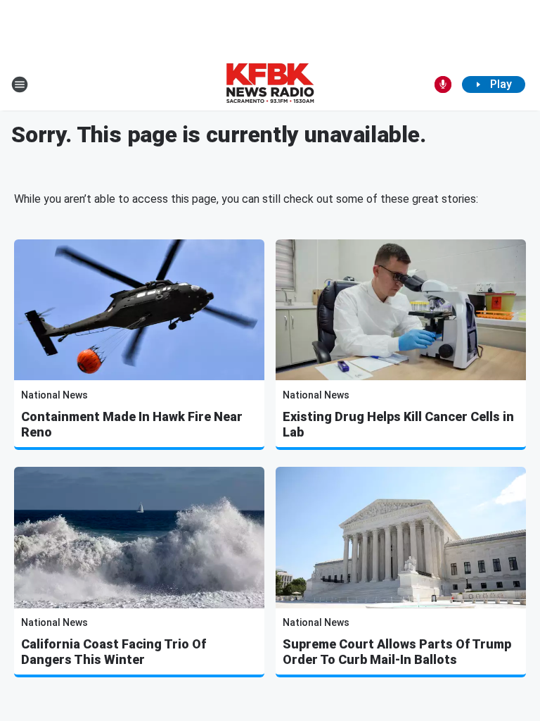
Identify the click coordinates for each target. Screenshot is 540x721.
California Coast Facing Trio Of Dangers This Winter (113, 652)
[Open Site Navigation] (19, 84)
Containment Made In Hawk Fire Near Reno (132, 424)
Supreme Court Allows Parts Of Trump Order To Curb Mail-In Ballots (397, 652)
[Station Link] (270, 84)
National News (54, 395)
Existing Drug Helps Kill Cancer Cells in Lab (398, 424)
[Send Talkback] (443, 84)
